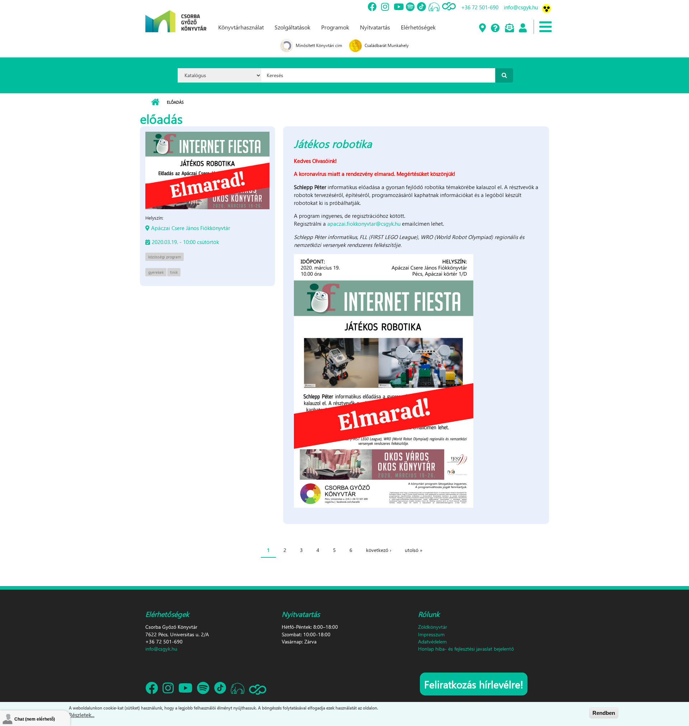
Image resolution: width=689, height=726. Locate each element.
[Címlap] (175, 15)
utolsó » (413, 550)
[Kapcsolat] (509, 28)
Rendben (603, 713)
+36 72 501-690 (479, 7)
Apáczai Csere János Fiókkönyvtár (190, 227)
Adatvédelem (432, 641)
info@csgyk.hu (521, 7)
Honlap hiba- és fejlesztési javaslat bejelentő (466, 648)
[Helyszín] (482, 28)
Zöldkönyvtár (432, 626)
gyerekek (156, 272)
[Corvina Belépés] (522, 28)
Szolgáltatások (292, 27)
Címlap (155, 102)
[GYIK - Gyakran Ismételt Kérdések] (495, 28)
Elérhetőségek (418, 27)
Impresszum (431, 634)
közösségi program (164, 256)
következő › (378, 550)
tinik (174, 272)
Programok (335, 27)
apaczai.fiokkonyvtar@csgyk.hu (363, 223)
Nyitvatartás (375, 27)
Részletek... (81, 714)
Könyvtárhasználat (241, 27)
